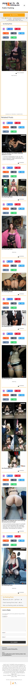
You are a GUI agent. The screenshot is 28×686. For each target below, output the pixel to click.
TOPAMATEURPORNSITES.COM (18, 18)
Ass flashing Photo (8, 597)
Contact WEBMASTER (8, 675)
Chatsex (16, 20)
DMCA (19, 675)
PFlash (18, 599)
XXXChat (10, 19)
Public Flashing (8, 8)
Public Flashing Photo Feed (10, 602)
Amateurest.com (8, 114)
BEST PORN (9, 18)
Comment (5, 616)
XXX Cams (21, 20)
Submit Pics (15, 15)
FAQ (16, 676)
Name (4, 632)
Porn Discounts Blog (10, 20)
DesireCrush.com (18, 19)
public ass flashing (18, 605)
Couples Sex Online (20, 114)
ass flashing (9, 605)
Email (4, 637)
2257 (15, 675)
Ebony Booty (14, 114)
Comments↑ (21, 162)
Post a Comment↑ (20, 72)
